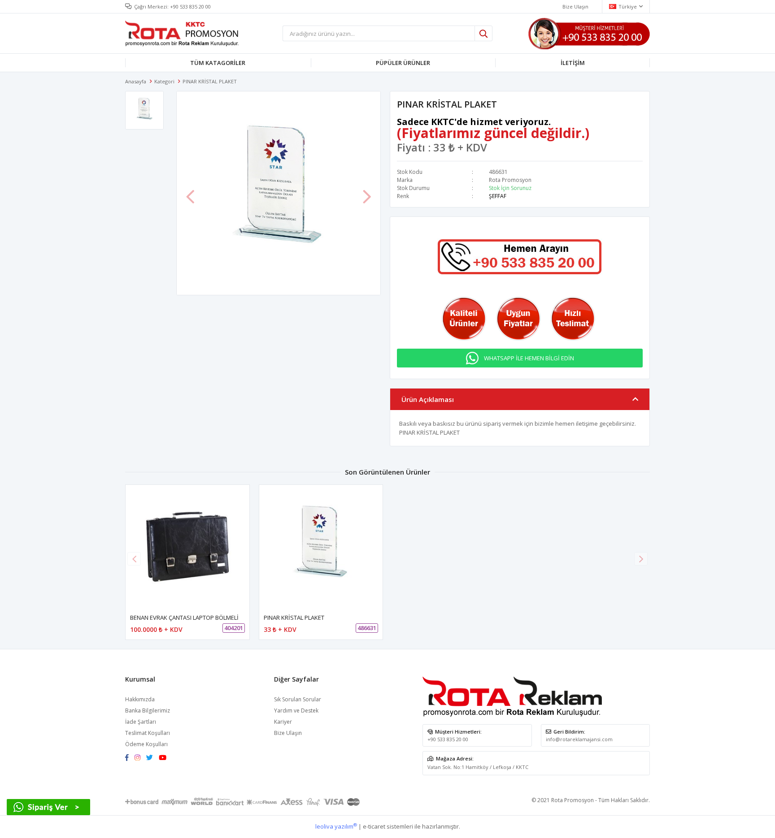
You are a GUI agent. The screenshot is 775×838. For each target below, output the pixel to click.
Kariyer (283, 722)
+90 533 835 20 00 (190, 6)
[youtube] (165, 758)
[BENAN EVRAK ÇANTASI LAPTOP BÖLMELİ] (187, 547)
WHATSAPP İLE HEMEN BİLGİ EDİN (529, 358)
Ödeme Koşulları (146, 744)
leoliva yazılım (336, 826)
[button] (641, 559)
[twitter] (151, 758)
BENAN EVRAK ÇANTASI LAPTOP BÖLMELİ (184, 617)
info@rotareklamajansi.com (579, 739)
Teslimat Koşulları (147, 733)
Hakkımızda (140, 699)
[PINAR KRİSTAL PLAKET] (321, 547)
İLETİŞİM (573, 63)
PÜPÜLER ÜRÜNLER (403, 63)
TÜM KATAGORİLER (217, 63)
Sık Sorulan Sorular (297, 699)
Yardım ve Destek (296, 710)
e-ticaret (374, 826)
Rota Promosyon (510, 180)
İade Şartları (140, 722)
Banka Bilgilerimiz (147, 710)
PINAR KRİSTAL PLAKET (294, 617)
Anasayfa (135, 81)
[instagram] (140, 758)
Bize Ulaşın (575, 6)
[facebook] (129, 758)
